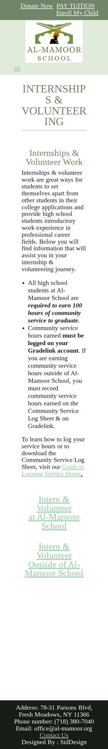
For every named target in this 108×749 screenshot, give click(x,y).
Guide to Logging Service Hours (53, 470)
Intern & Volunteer (54, 503)
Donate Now (36, 5)
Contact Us (54, 735)
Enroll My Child (77, 12)
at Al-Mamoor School (54, 521)
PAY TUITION (75, 5)
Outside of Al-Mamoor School (54, 569)
